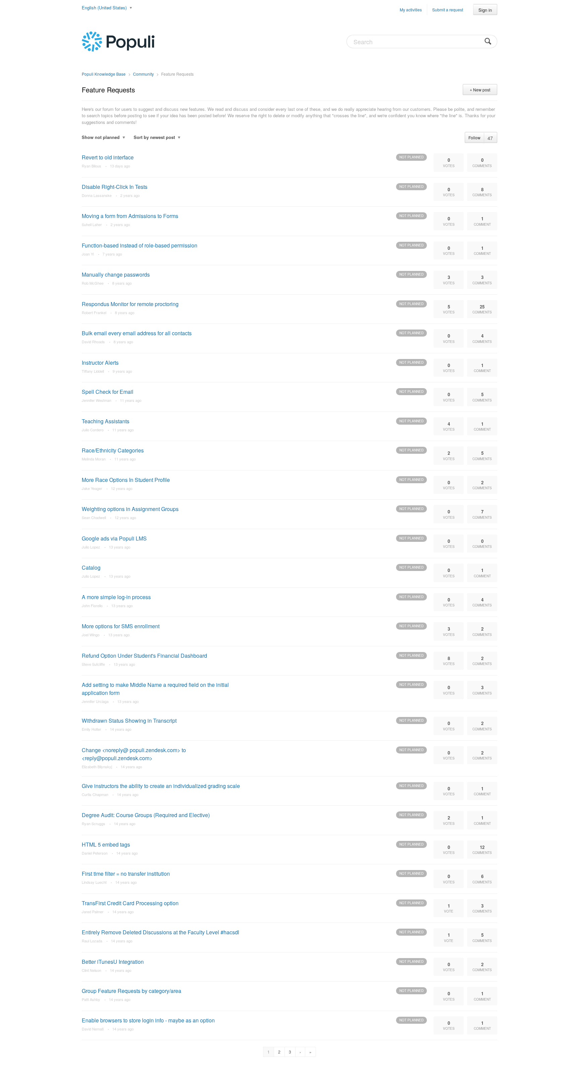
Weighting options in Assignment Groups (130, 509)
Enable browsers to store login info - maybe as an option (148, 1020)
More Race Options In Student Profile (126, 480)
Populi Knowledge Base (104, 74)
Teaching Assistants (105, 421)
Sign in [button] (485, 10)
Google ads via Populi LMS (114, 538)
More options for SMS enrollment (120, 626)
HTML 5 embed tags (106, 844)
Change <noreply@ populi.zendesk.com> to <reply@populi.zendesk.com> (134, 754)
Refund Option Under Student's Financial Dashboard (144, 655)
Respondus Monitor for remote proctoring (130, 304)
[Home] (118, 41)
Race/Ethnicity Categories (113, 450)
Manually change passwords (116, 274)
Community (143, 74)
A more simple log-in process (116, 597)
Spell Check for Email (107, 391)
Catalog (91, 567)
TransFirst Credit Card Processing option (130, 903)
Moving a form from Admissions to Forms (130, 216)
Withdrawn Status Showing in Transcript (129, 720)
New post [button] (481, 89)
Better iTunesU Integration (113, 961)
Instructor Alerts (100, 362)
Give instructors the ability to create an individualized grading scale (161, 786)
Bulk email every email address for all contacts (137, 333)
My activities (411, 9)
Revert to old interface (108, 157)
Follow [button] (474, 137)
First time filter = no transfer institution (126, 873)
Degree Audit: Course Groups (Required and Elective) (146, 815)
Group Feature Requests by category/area (131, 991)
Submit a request (447, 9)
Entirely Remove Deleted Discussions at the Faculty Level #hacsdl (160, 932)
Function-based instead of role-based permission (139, 245)
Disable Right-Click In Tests (114, 187)
